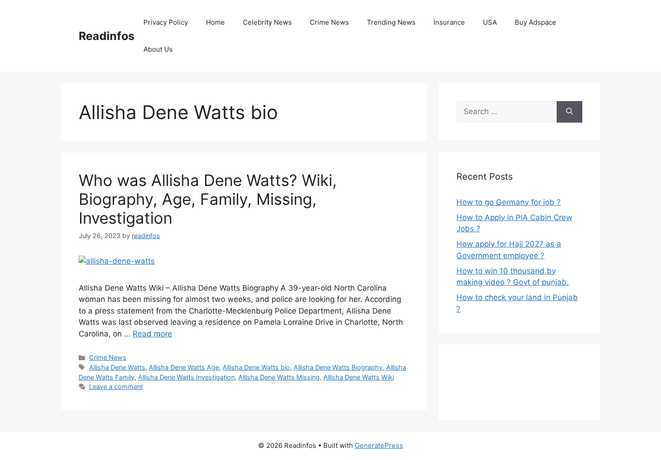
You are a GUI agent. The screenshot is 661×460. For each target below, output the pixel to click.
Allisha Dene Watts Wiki (358, 377)
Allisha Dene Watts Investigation (186, 377)
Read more (152, 333)
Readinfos (106, 36)
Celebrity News (267, 22)
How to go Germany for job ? (508, 202)
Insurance (449, 22)
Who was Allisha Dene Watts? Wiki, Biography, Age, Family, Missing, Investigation (208, 199)
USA (490, 22)
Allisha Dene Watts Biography (338, 367)
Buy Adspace (535, 22)
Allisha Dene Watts (117, 367)
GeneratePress (379, 445)
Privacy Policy (165, 22)
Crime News (329, 22)
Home (215, 22)
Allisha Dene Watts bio (256, 367)
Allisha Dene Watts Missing (279, 377)
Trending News (391, 22)
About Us (158, 49)
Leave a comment (116, 386)
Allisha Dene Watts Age (184, 367)
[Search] (569, 112)
